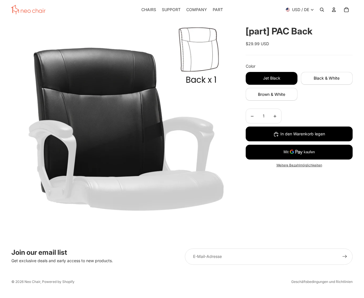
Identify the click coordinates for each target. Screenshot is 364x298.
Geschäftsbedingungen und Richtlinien (322, 282)
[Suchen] (322, 9)
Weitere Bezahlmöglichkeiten (299, 165)
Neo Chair (32, 282)
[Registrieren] (344, 256)
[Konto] (334, 9)
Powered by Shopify (58, 282)
